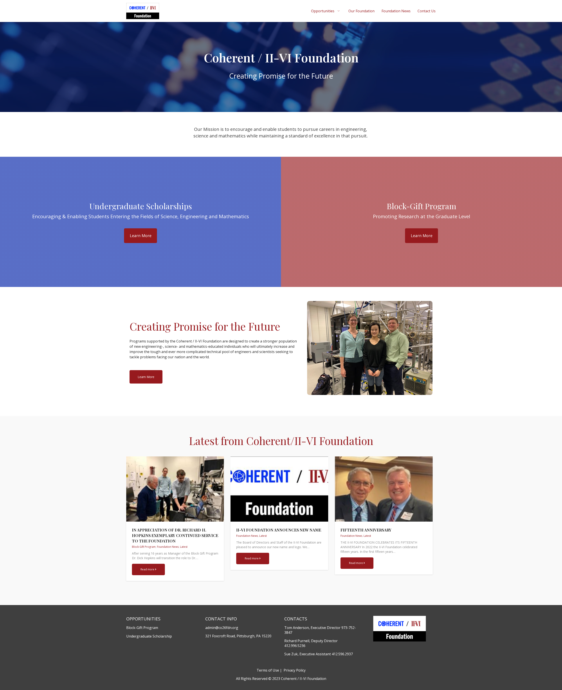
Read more (147, 569)
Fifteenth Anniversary (365, 530)
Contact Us (427, 11)
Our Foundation (361, 11)
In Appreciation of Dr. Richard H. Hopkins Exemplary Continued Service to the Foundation (175, 535)
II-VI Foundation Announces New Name (278, 530)
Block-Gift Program (144, 547)
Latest (183, 547)
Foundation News (396, 11)
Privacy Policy (294, 670)
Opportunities (322, 11)
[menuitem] (326, 11)
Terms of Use (268, 670)
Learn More (140, 235)
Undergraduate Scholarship (149, 636)
